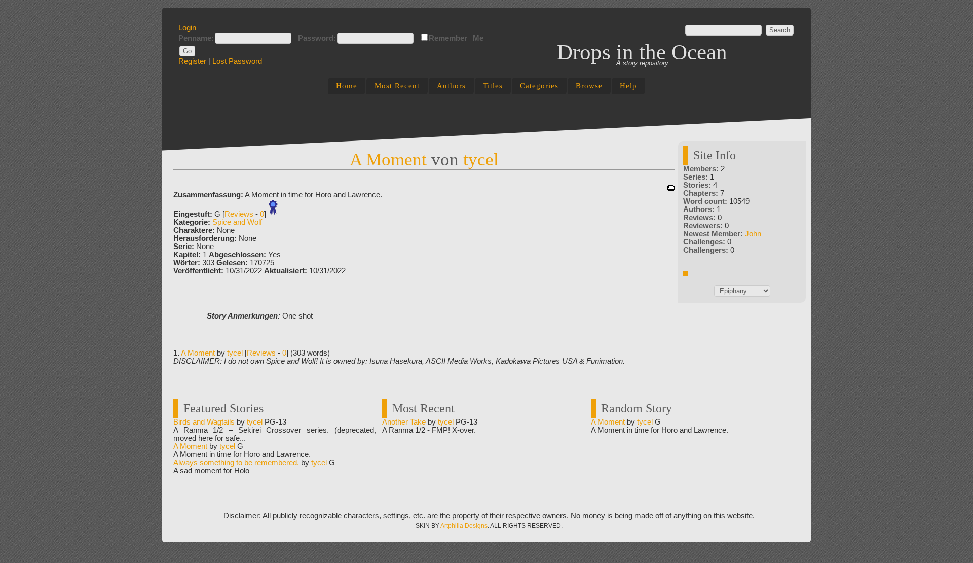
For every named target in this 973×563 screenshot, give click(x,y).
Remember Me (456, 38)
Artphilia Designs (464, 526)
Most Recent (397, 86)
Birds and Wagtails (204, 422)
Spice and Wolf (237, 222)
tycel (481, 159)
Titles (493, 86)
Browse (589, 86)
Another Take (404, 422)
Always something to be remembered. (236, 463)
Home (346, 86)
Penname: (196, 38)
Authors (451, 86)
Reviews (238, 214)
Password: (317, 38)
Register (192, 61)
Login (187, 28)
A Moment (388, 159)
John (753, 234)
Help (628, 86)
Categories (539, 86)
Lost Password (237, 61)
